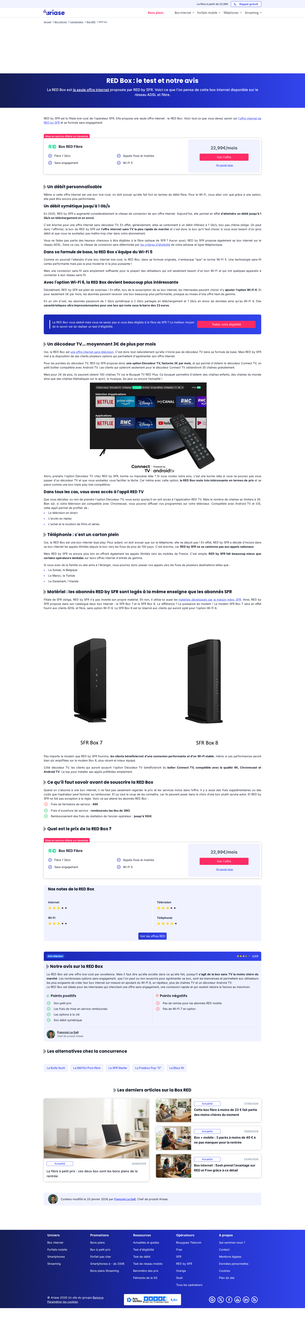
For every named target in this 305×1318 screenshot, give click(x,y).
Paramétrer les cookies (62, 1302)
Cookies (224, 1270)
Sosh (179, 1278)
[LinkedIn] (246, 1299)
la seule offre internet (91, 90)
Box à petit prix (100, 1249)
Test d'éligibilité (143, 1249)
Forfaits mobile (57, 1249)
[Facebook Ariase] (229, 1299)
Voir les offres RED (152, 936)
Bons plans (97, 1242)
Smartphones (56, 1256)
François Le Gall (68, 1032)
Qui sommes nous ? (232, 1242)
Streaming (54, 1263)
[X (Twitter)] (220, 1299)
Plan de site (226, 1278)
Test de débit (141, 1256)
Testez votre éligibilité (226, 324)
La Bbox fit (176, 1068)
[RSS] (254, 1299)
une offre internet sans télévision (91, 352)
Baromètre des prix (146, 1270)
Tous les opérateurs (189, 1285)
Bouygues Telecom (188, 1242)
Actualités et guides (146, 1242)
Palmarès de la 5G (145, 1278)
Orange (181, 1270)
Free (179, 1249)
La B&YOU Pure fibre (86, 1068)
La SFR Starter (118, 1068)
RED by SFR (184, 1263)
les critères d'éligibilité (155, 244)
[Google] (212, 1299)
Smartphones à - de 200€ (107, 1263)
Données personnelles (233, 1263)
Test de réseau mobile (147, 1263)
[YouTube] (237, 1299)
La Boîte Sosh (56, 1068)
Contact (224, 1249)
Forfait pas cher (100, 1256)
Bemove (98, 1297)
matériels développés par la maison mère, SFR (209, 599)
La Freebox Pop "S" (148, 1068)
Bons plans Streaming (104, 1270)
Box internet (55, 1242)
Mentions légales (230, 1256)
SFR (178, 1256)
